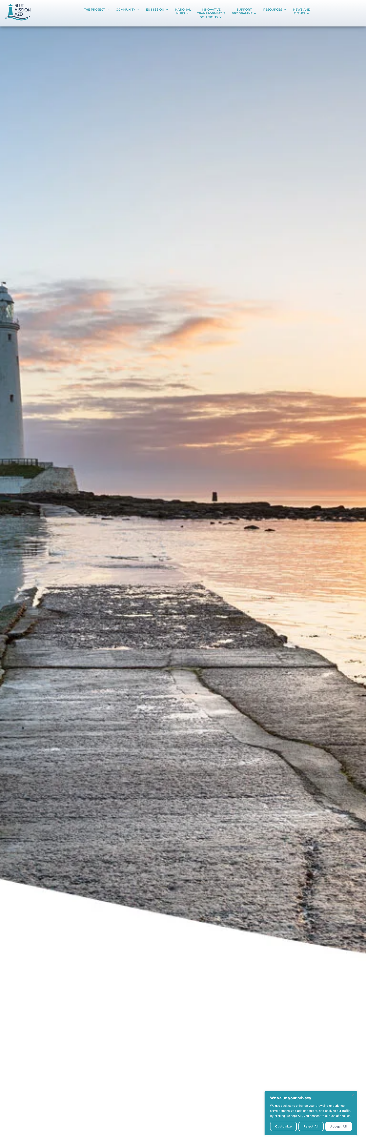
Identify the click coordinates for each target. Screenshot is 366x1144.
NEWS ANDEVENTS (302, 11)
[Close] (353, 1094)
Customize (283, 1126)
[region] (311, 1113)
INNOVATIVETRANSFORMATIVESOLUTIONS (211, 13)
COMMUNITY (125, 9)
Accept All (338, 1126)
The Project (94, 9)
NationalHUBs (183, 11)
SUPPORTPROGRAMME (242, 11)
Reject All (311, 1126)
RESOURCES (272, 9)
